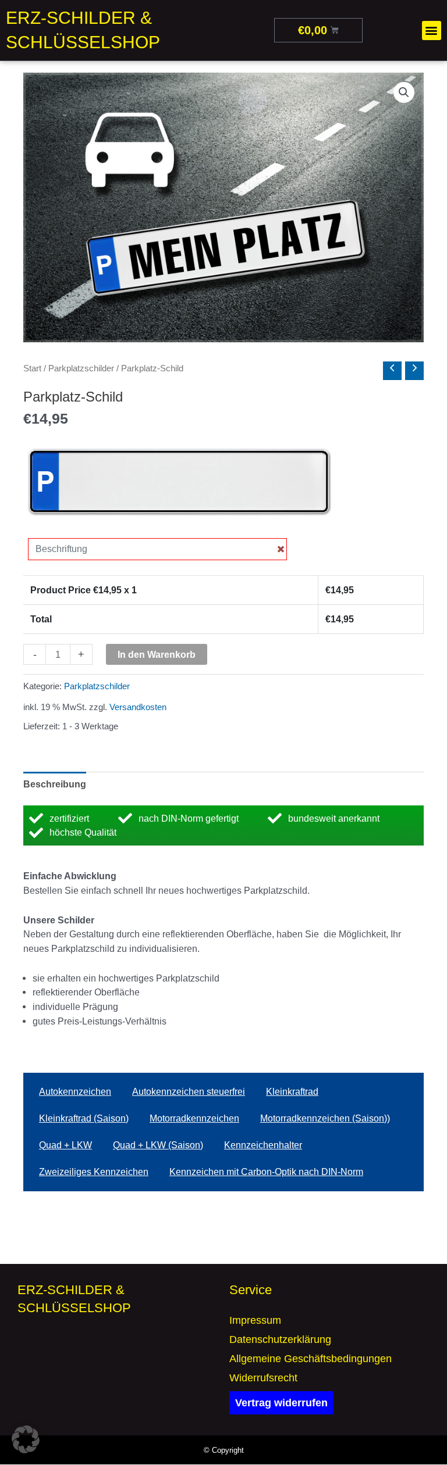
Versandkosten (137, 707)
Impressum (255, 1320)
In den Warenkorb (157, 654)
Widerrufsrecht (263, 1378)
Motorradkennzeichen (194, 1118)
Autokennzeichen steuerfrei (188, 1092)
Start (32, 368)
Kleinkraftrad (292, 1092)
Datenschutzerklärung (280, 1339)
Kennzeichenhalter (263, 1145)
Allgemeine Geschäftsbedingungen (310, 1358)
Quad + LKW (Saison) (158, 1145)
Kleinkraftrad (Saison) (84, 1118)
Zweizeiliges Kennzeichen (93, 1172)
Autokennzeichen (75, 1092)
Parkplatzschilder (81, 368)
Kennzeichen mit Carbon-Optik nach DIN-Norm (266, 1172)
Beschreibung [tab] (54, 784)
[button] (431, 30)
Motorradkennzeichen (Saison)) (325, 1118)
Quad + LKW (65, 1145)
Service (250, 1290)
